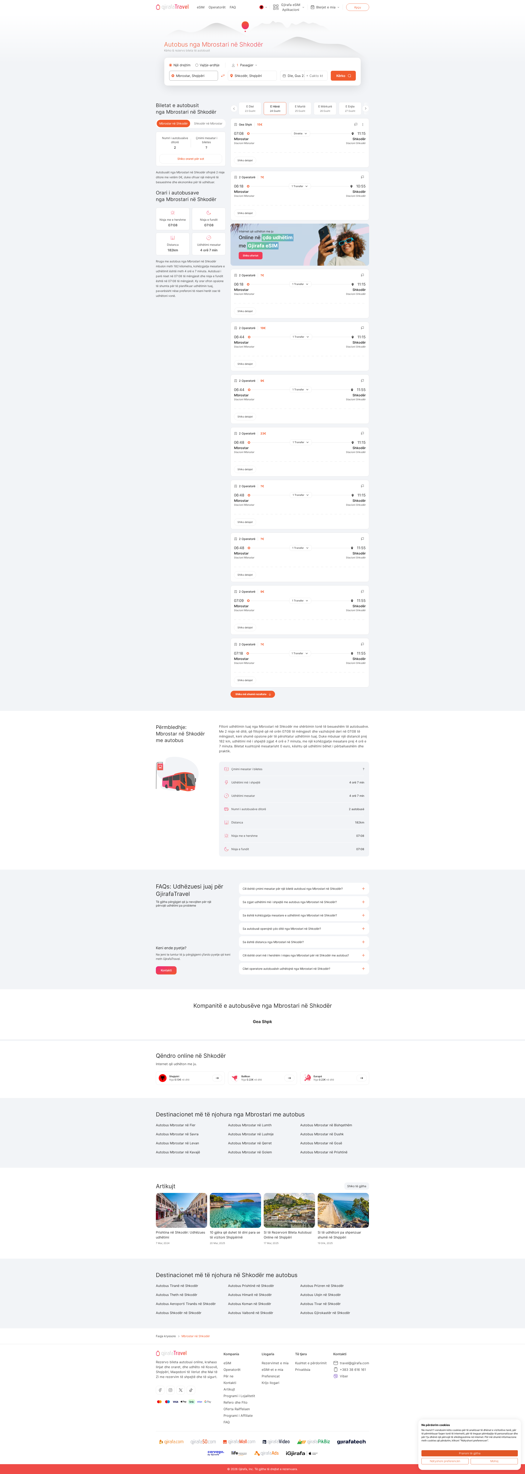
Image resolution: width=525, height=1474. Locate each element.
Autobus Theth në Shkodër (176, 1295)
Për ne (228, 1376)
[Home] (172, 7)
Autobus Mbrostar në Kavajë (178, 1152)
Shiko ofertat (250, 255)
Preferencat (271, 1376)
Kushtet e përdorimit (311, 1363)
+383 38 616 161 (353, 1370)
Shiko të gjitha (356, 1186)
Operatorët (217, 7)
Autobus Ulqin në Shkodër (320, 1295)
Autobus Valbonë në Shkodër (250, 1313)
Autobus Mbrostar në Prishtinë (323, 1152)
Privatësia (302, 1370)
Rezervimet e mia (275, 1363)
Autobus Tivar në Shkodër (320, 1304)
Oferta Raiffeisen (237, 1409)
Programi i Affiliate (238, 1415)
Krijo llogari (270, 1383)
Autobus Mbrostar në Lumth (250, 1125)
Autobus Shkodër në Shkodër (178, 1313)
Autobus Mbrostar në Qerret (250, 1143)
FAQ (233, 7)
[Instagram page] (170, 1390)
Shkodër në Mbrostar (208, 123)
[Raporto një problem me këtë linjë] (356, 124)
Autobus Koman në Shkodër (249, 1304)
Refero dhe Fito (236, 1402)
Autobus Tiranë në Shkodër (177, 1286)
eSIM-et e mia (272, 1370)
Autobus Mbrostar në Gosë (321, 1143)
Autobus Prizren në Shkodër (322, 1286)
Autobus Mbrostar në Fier (175, 1125)
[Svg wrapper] (171, 1442)
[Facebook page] (160, 1390)
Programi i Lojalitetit (239, 1396)
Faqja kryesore (166, 1336)
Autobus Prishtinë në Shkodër (251, 1286)
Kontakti (166, 970)
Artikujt (229, 1389)
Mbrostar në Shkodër (173, 123)
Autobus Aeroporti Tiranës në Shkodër (186, 1304)
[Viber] (335, 1376)
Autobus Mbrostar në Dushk (322, 1134)
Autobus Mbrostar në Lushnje (251, 1134)
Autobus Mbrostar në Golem (250, 1152)
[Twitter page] (181, 1390)
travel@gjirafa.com (354, 1363)
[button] (304, 888)
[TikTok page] (191, 1390)
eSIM (200, 7)
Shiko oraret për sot (190, 158)
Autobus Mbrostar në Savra (177, 1134)
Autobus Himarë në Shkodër (250, 1295)
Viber (344, 1376)
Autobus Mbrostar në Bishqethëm (326, 1125)
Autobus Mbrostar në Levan (177, 1143)
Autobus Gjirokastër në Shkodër (325, 1313)
